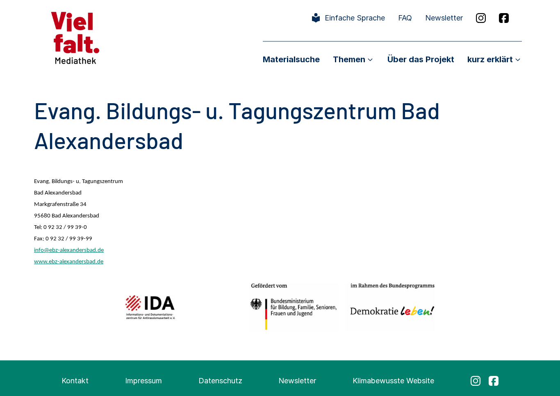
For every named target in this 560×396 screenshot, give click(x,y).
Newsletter (444, 18)
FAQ (405, 18)
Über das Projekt (420, 59)
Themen (349, 59)
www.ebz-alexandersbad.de (68, 262)
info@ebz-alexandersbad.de (69, 250)
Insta (481, 18)
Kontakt (75, 380)
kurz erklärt (490, 59)
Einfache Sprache (355, 18)
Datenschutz (220, 380)
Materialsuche (291, 59)
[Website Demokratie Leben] (390, 307)
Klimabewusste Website (393, 380)
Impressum (143, 380)
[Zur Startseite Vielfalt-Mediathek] (75, 37)
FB (504, 18)
